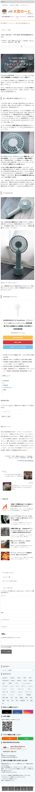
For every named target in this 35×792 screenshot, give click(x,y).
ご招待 (10, 683)
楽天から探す (17, 342)
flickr (30, 678)
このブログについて (24, 5)
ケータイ (30, 686)
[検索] (33, 1)
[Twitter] (5, 46)
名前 (2, 612)
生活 (16, 42)
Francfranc (25, 40)
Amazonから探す (18, 337)
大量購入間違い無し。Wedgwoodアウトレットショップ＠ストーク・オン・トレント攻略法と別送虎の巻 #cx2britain (21, 530)
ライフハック (28, 692)
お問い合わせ (5, 5)
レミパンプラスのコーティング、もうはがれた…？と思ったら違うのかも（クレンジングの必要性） (21, 518)
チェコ (12, 689)
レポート (20, 695)
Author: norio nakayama (8, 755)
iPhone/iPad (5, 680)
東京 (26, 697)
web (3, 683)
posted (13, 680)
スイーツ (4, 689)
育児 (9, 30)
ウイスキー (5, 686)
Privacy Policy (28, 646)
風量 (19, 42)
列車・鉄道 (5, 697)
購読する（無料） (6, 416)
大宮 (11, 697)
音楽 (31, 700)
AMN (19, 678)
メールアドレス (5, 619)
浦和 (3, 700)
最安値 (21, 697)
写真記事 (28, 695)
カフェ (12, 686)
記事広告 (22, 700)
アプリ (17, 683)
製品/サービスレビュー (16, 40)
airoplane (4, 678)
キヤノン (23, 686)
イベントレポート (26, 683)
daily (25, 678)
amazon (12, 678)
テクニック (21, 689)
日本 (16, 697)
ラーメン (12, 695)
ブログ (29, 689)
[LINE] (30, 46)
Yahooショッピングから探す (18, 347)
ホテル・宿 (5, 692)
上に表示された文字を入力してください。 (11, 637)
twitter (30, 680)
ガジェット (31, 40)
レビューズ (6, 775)
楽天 (31, 697)
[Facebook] (13, 46)
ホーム (4, 30)
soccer (25, 680)
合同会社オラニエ (9, 780)
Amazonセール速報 (14, 5)
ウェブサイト (4, 626)
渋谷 (8, 700)
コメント (3, 595)
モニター (13, 692)
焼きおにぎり (11, 42)
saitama (19, 680)
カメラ (17, 686)
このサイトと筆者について (9, 778)
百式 (17, 700)
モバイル (20, 692)
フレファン (4, 42)
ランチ (4, 695)
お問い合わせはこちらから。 (10, 772)
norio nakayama (29, 460)
